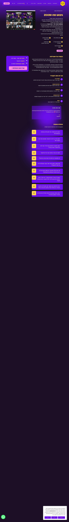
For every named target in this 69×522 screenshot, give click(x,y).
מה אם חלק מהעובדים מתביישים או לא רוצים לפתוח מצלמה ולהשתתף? (49, 171)
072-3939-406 (20, 3)
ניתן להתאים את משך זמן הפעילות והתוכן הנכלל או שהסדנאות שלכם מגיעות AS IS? (49, 187)
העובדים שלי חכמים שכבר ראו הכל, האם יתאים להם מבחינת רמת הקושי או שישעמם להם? (48, 179)
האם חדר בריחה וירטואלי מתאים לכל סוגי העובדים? (49, 139)
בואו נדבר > (7, 3)
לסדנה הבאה (43, 10)
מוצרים (44, 3)
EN (12, 3)
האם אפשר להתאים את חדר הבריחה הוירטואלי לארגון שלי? (50, 146)
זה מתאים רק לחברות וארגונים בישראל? (49, 158)
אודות (34, 3)
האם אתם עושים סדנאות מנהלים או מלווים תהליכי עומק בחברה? (48, 193)
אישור (48, 517)
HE (14, 3)
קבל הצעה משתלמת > (18, 68)
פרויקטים (49, 3)
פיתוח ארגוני (39, 3)
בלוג (32, 3)
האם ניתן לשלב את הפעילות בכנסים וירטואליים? (50, 132)
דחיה (54, 517)
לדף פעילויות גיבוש (58, 10)
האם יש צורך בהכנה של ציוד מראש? (50, 152)
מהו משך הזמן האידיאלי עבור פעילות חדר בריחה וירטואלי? (49, 164)
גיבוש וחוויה (55, 3)
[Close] (65, 507)
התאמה (61, 517)
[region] (55, 513)
